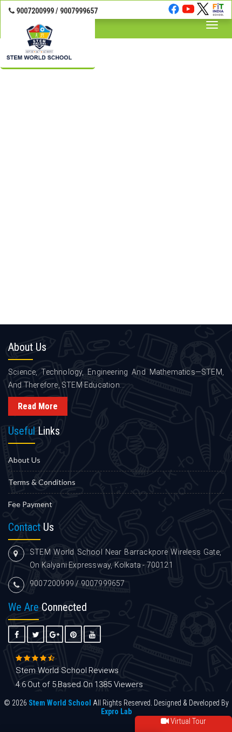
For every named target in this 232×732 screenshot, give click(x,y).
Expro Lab (116, 711)
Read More (38, 406)
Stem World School (60, 702)
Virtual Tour (187, 721)
